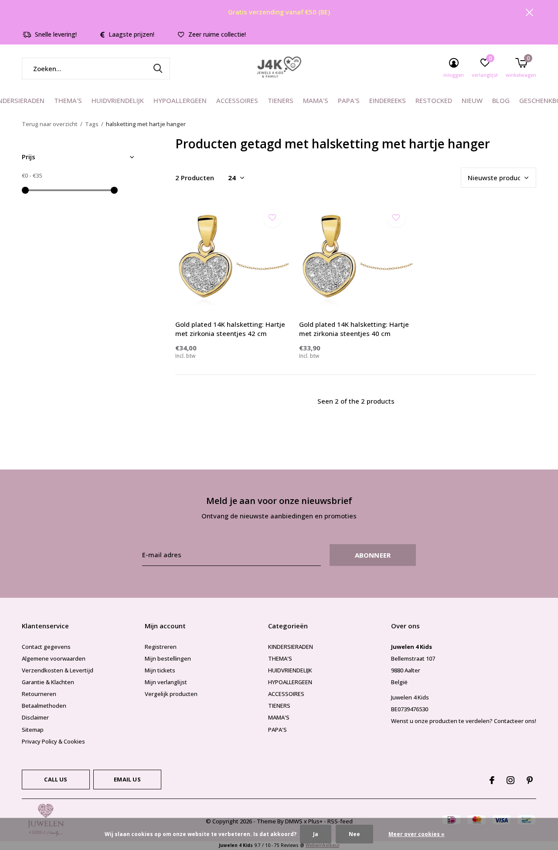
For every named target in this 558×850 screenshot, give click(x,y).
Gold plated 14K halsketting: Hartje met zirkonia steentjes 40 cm (354, 329)
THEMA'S (68, 100)
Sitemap (33, 729)
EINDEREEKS (387, 100)
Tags (92, 124)
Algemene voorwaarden (53, 658)
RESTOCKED (433, 100)
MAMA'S (315, 100)
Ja (315, 834)
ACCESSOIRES (237, 100)
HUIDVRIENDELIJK (118, 100)
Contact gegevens (46, 647)
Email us (127, 779)
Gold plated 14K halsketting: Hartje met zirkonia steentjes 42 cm (230, 329)
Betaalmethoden (44, 705)
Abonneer (373, 555)
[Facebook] (492, 780)
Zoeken (158, 68)
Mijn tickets (160, 670)
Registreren (161, 647)
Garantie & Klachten (48, 682)
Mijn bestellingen (168, 658)
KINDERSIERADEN (290, 647)
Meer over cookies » (416, 834)
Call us (55, 779)
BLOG (501, 100)
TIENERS (280, 100)
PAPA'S (349, 100)
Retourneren (39, 694)
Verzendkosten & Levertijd (57, 670)
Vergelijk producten (171, 694)
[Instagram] (510, 780)
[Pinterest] (530, 780)
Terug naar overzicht (50, 124)
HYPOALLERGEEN (180, 100)
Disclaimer (35, 717)
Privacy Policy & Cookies (53, 741)
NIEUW (472, 100)
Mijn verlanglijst (166, 682)
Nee (354, 834)
